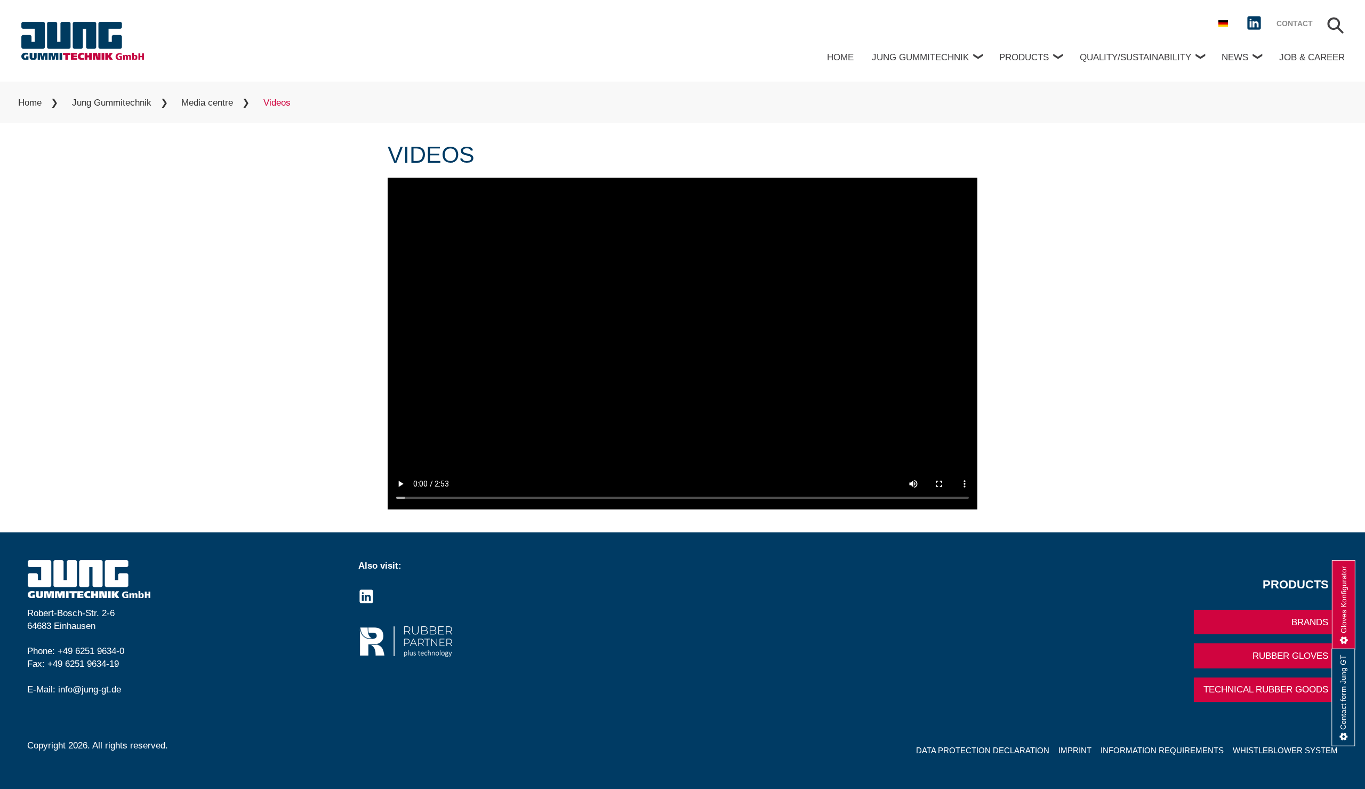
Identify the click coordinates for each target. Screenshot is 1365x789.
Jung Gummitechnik (920, 57)
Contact (1294, 24)
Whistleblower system (1285, 750)
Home (840, 57)
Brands (1309, 622)
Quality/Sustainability (1135, 57)
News (1235, 57)
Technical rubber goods (1265, 689)
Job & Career (1312, 57)
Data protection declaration (982, 750)
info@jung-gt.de (89, 689)
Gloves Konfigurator (1343, 599)
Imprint (1074, 750)
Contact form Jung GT (1343, 691)
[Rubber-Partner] (517, 641)
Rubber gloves (1290, 656)
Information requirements (1162, 750)
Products (1024, 57)
